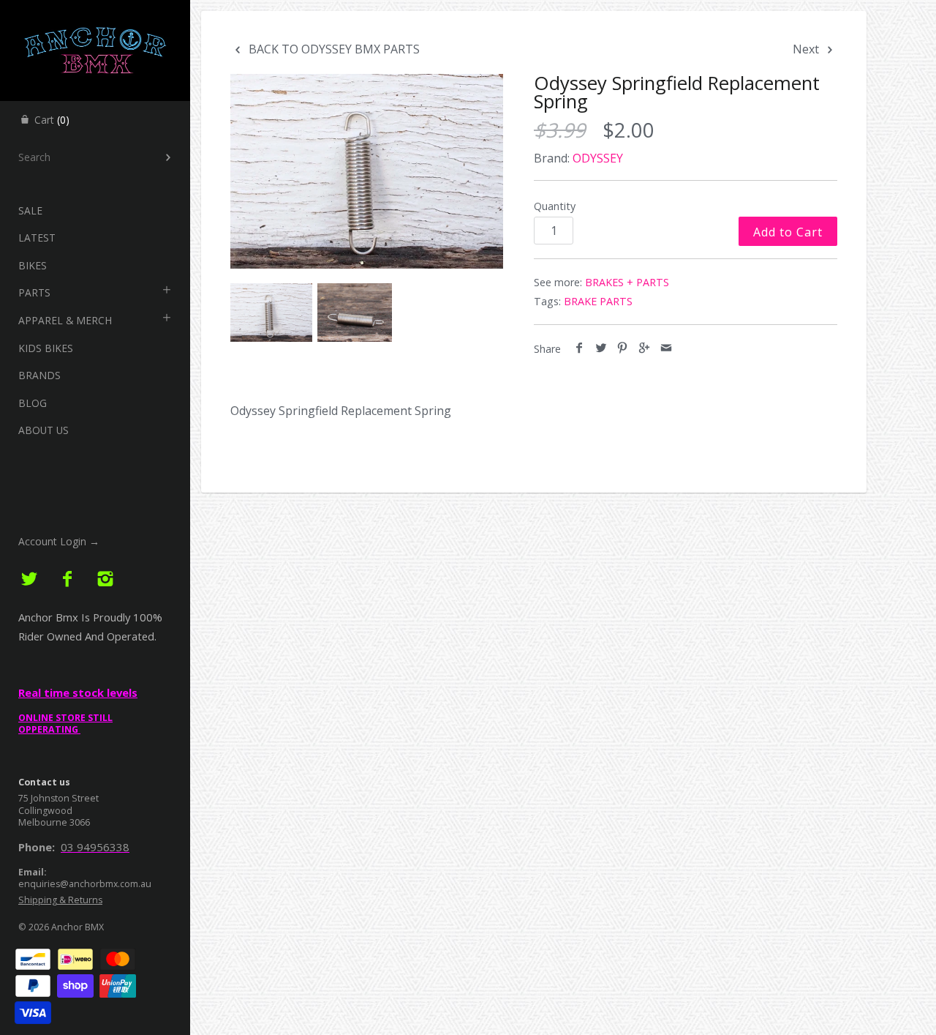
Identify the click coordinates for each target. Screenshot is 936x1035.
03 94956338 (95, 847)
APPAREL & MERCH (65, 320)
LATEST (37, 237)
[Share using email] (665, 348)
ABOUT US (43, 430)
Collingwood (45, 810)
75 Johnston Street (58, 798)
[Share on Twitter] (601, 348)
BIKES (32, 265)
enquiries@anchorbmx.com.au (84, 884)
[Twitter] (29, 579)
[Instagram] (105, 579)
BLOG (32, 403)
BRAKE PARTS (598, 301)
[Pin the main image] (622, 348)
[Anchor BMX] (95, 13)
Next (807, 49)
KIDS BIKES (45, 348)
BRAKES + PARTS (627, 282)
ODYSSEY (598, 158)
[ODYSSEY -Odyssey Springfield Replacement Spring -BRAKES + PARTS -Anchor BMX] (367, 171)
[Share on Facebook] (579, 348)
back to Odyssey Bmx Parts (333, 49)
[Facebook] (67, 579)
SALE (30, 210)
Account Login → (58, 541)
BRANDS (39, 375)
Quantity (554, 206)
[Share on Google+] (644, 348)
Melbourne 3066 (54, 822)
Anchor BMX (77, 927)
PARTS (34, 292)
